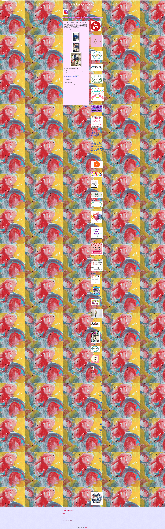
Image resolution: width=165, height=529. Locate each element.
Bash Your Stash (94, 134)
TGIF (97, 155)
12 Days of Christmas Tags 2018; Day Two (100, 435)
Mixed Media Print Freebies (72, 17)
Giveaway (76, 76)
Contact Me (89, 17)
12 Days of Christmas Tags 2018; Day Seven (100, 413)
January (100, 469)
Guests (91, 145)
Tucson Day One (100, 432)
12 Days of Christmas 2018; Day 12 (100, 391)
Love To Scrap (94, 148)
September (100, 458)
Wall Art (97, 156)
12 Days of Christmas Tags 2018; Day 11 (100, 394)
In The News (97, 145)
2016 (98, 472)
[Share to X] (77, 75)
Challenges (92, 138)
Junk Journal (92, 147)
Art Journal (98, 133)
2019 (98, 375)
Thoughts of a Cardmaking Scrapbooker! (68, 510)
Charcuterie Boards (96, 138)
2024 (98, 369)
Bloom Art (92, 136)
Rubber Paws (95, 152)
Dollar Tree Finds (94, 143)
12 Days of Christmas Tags (69, 76)
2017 (98, 471)
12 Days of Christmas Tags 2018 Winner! (100, 385)
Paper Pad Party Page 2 (100, 388)
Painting (101, 149)
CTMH (96, 141)
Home (65, 17)
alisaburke (64, 513)
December (100, 378)
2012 (98, 477)
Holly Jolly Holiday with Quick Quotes (100, 405)
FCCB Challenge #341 (100, 446)
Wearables (101, 156)
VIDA (93, 156)
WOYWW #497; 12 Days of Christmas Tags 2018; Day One (100, 439)
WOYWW (92, 157)
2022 (98, 371)
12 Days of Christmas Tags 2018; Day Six (100, 417)
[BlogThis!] (76, 75)
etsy (97, 143)
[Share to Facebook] (78, 75)
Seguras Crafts (100, 153)
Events (94, 17)
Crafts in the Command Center (79, 4)
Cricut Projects (97, 140)
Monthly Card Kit (82, 17)
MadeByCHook (65, 516)
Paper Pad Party (93, 150)
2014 (98, 475)
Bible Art (101, 134)
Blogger (86, 527)
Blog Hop (101, 135)
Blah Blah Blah (97, 135)
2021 (98, 373)
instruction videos (94, 146)
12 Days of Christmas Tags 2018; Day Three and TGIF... (100, 429)
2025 (98, 367)
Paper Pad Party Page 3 (100, 383)
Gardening (98, 144)
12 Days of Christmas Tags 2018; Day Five (100, 420)
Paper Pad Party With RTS (100, 443)
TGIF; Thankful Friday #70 (100, 450)
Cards (96, 137)
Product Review (99, 151)
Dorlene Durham (93, 371)
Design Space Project (98, 142)
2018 (98, 377)
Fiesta (101, 143)
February (100, 468)
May (99, 464)
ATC (100, 133)
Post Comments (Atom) (69, 108)
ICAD (93, 145)
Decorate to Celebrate (93, 142)
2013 (98, 476)
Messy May (98, 148)
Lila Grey (99, 147)
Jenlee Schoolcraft (100, 146)
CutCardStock (100, 141)
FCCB (100, 143)
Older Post (87, 106)
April (99, 465)
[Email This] (75, 75)
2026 (98, 366)
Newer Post (65, 106)
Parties (96, 150)
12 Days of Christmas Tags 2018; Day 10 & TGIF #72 (100, 398)
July (99, 461)
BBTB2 (98, 134)
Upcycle (93, 155)
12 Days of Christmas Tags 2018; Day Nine (100, 402)
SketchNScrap (97, 153)
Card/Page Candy (93, 137)
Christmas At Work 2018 (100, 426)
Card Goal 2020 (100, 136)
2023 (98, 370)
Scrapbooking (99, 152)
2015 (98, 473)
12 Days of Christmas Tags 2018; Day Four (100, 423)
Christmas (73, 76)
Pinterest (98, 150)
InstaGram (100, 145)
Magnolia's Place (65, 524)
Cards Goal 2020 (100, 137)
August (100, 460)
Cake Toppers (96, 136)
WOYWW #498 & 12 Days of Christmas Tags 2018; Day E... (100, 409)
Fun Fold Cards (94, 144)
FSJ (91, 144)
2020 (98, 374)
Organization (99, 149)
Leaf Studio (96, 147)
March (99, 466)
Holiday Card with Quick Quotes (100, 381)
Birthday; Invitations (93, 135)
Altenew (95, 133)
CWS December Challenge (100, 452)
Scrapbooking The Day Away (94, 153)
